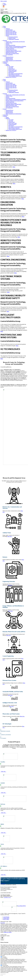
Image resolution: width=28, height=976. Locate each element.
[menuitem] (4, 3)
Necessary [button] (3, 955)
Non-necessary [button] (4, 964)
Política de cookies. (8, 932)
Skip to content (4, 1)
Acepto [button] (2, 934)
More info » (9, 536)
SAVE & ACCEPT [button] (5, 972)
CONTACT (3, 883)
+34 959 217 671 (7, 897)
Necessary (4, 957)
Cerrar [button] (5, 934)
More (14, 167)
